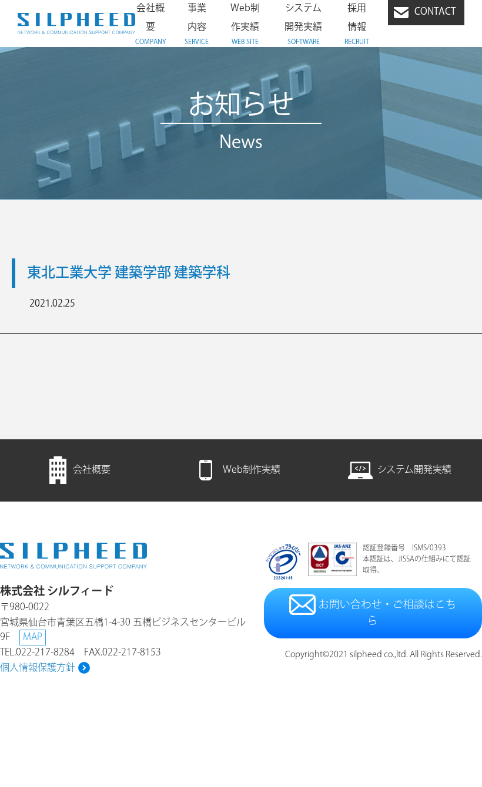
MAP (32, 637)
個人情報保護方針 (37, 668)
